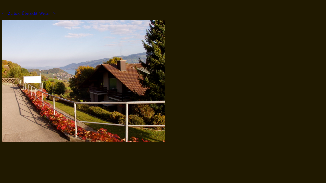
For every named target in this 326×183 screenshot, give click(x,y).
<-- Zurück (11, 13)
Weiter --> (47, 13)
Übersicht (29, 13)
